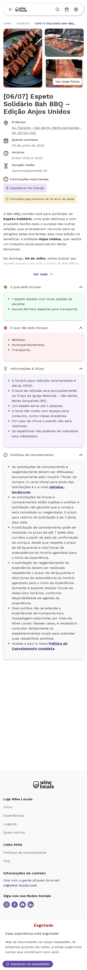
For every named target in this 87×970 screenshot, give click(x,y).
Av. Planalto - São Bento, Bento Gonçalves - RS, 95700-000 (47, 130)
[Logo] (21, 9)
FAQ (6, 861)
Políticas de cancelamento (24, 853)
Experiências (13, 816)
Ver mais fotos (67, 81)
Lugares (10, 824)
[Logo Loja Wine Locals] (43, 784)
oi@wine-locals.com (20, 885)
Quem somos (14, 832)
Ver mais (40, 274)
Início (7, 807)
